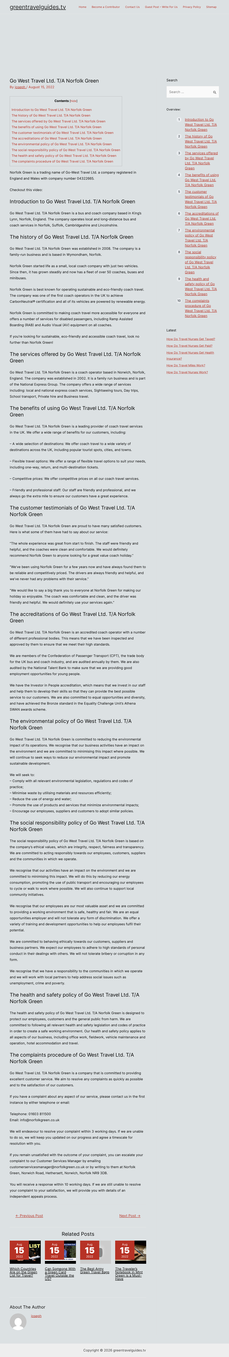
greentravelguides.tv (38, 6)
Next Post (129, 1215)
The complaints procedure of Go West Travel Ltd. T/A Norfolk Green (62, 161)
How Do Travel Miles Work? (185, 365)
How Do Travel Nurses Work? (187, 372)
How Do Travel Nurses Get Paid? (189, 346)
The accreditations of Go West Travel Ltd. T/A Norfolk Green (57, 138)
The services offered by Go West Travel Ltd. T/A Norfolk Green (58, 121)
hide (73, 101)
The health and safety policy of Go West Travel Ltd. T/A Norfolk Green (64, 156)
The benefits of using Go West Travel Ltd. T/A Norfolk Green (56, 127)
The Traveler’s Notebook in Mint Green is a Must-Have (129, 1274)
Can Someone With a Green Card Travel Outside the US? (60, 1274)
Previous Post (29, 1215)
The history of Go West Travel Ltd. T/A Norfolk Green (51, 115)
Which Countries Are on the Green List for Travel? (23, 1272)
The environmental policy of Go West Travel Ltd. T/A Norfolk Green (62, 144)
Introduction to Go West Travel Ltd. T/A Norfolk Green (52, 110)
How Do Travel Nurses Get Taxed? (190, 339)
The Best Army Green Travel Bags (94, 1270)
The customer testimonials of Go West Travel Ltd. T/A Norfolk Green (62, 133)
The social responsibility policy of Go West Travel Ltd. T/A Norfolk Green (66, 150)
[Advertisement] (114, 39)
